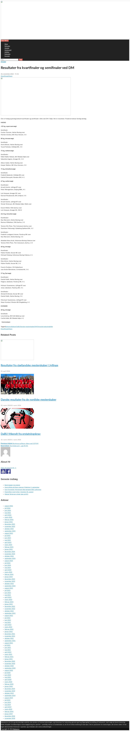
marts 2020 (8, 682)
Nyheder (7, 46)
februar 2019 (9, 711)
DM (35, 326)
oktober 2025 (9, 529)
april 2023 (8, 597)
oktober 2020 (9, 666)
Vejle (51, 326)
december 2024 (10, 551)
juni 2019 (8, 702)
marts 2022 (8, 627)
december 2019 (10, 688)
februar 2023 (9, 602)
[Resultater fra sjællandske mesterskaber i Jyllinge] (17, 359)
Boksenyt (8, 326)
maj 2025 (8, 540)
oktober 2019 (9, 693)
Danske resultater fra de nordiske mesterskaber (28, 399)
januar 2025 (9, 549)
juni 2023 (8, 593)
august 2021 (9, 643)
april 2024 (8, 570)
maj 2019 (8, 704)
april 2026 (8, 515)
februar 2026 (9, 519)
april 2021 (8, 652)
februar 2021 (9, 657)
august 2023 (9, 588)
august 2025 (9, 533)
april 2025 (8, 542)
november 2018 (10, 718)
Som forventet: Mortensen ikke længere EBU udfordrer (23, 489)
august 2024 (9, 561)
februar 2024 (9, 574)
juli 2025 (7, 535)
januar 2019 (9, 714)
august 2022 (9, 615)
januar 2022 (9, 631)
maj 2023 (8, 595)
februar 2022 (9, 629)
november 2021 (10, 636)
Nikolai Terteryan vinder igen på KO (16, 494)
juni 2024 (8, 565)
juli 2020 (7, 672)
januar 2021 (9, 659)
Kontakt (7, 56)
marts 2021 (8, 654)
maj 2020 (8, 677)
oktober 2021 (9, 638)
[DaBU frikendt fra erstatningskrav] (17, 428)
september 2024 (10, 558)
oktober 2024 (9, 556)
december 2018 (10, 716)
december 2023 (10, 579)
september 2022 (10, 613)
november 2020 (10, 663)
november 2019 (10, 691)
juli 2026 (7, 508)
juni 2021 (8, 647)
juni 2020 (8, 675)
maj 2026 (8, 513)
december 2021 (10, 634)
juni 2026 (8, 510)
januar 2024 (9, 577)
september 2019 (10, 695)
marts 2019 (8, 709)
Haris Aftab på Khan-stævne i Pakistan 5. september (22, 487)
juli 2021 (7, 645)
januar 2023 (9, 604)
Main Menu (5, 40)
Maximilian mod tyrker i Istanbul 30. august (19, 492)
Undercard (8, 50)
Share (2, 76)
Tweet (6, 76)
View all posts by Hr (8, 468)
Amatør (7, 48)
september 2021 (10, 641)
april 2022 (8, 625)
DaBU (18, 326)
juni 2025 (8, 538)
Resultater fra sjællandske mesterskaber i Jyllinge (29, 365)
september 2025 (10, 531)
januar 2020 (9, 686)
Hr (18, 74)
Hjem (6, 44)
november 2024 (10, 554)
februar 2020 (9, 684)
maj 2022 (8, 622)
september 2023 (10, 586)
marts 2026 (8, 517)
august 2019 (9, 698)
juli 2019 (7, 700)
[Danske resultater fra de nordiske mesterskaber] (17, 394)
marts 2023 (8, 599)
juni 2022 (8, 620)
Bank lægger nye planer (12, 485)
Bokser (14, 326)
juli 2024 (7, 563)
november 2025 (10, 526)
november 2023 (10, 581)
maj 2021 (8, 650)
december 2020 (10, 661)
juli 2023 (7, 590)
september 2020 (10, 668)
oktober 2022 (9, 611)
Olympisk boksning (43, 326)
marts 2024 (8, 572)
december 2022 (10, 606)
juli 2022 (7, 618)
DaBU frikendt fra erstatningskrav (21, 434)
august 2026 (9, 506)
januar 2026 (9, 522)
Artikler (7, 52)
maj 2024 (8, 567)
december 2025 (10, 524)
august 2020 (9, 670)
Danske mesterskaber (27, 326)
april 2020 (8, 679)
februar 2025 (9, 547)
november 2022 (10, 609)
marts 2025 (8, 545)
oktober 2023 (9, 583)
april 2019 (8, 707)
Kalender (7, 54)
